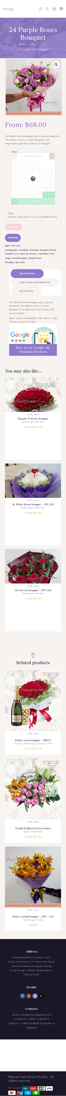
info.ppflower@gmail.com (35, 1015)
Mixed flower (37, 832)
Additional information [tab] (34, 282)
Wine (49, 744)
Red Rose (40, 422)
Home (22, 44)
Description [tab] (27, 273)
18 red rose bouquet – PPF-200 (33, 590)
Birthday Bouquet (39, 250)
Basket (26, 832)
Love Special (22, 254)
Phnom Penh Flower (22, 1077)
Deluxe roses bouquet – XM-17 (33, 740)
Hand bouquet (19, 258)
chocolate (18, 744)
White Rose (40, 508)
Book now (14, 227)
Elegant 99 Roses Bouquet (33, 418)
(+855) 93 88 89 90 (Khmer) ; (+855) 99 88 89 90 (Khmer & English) (31, 1023)
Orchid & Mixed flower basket (33, 828)
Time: (11, 213)
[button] (56, 64)
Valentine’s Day (46, 254)
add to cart (33, 409)
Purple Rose (35, 258)
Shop (33, 44)
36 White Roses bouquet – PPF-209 (33, 504)
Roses (33, 254)
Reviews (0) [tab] (26, 291)
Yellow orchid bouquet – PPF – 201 (33, 916)
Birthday (24, 250)
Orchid (40, 920)
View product (33, 399)
